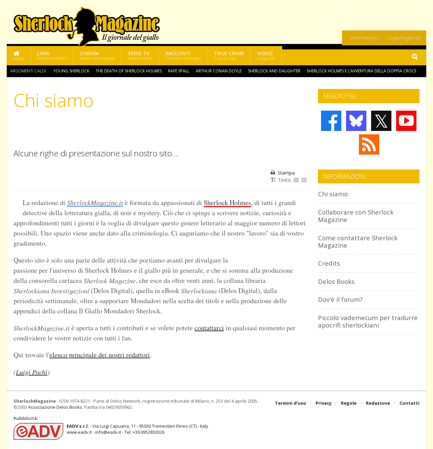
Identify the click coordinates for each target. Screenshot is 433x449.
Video (266, 55)
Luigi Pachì (31, 371)
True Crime (229, 55)
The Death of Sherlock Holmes (129, 71)
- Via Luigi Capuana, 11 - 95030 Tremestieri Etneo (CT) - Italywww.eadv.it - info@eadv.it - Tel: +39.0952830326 (137, 429)
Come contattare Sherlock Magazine (357, 241)
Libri (52, 55)
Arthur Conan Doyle (219, 71)
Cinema (97, 55)
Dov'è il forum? (340, 299)
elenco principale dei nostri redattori (99, 354)
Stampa (286, 173)
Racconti (183, 55)
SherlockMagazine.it (95, 202)
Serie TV (140, 55)
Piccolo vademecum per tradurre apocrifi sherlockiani (368, 321)
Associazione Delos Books (55, 407)
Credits (329, 263)
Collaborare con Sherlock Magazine (355, 216)
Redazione (378, 403)
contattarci (209, 327)
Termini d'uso (290, 403)
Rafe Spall (178, 71)
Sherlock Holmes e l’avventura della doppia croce (361, 71)
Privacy (324, 403)
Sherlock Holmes (227, 202)
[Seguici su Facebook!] (331, 120)
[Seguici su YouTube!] (406, 120)
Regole (349, 403)
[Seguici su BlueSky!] (356, 120)
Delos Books (336, 281)
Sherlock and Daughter (274, 71)
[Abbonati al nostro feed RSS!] (369, 144)
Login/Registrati (404, 38)
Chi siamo (333, 193)
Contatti (409, 403)
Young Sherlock (71, 71)
